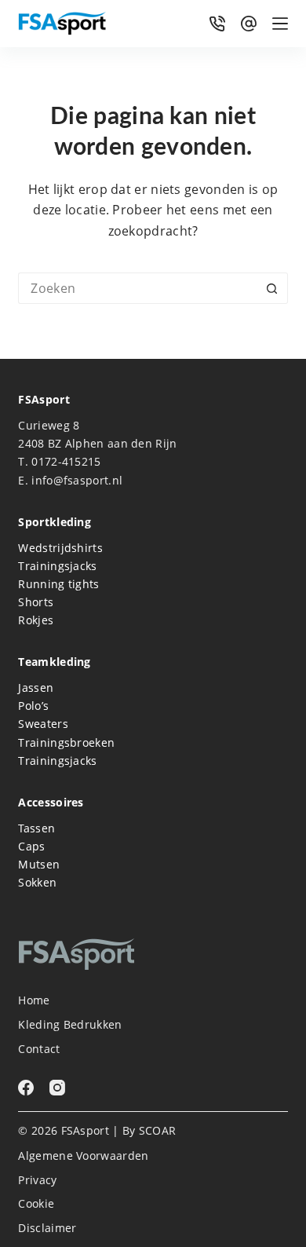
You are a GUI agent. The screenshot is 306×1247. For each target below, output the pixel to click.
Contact (39, 1049)
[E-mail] (249, 23)
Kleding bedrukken (70, 1025)
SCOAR (158, 1130)
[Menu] (280, 23)
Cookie (36, 1204)
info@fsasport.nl (76, 480)
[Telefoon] (217, 23)
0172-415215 (65, 461)
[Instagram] (57, 1087)
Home (33, 1000)
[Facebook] (26, 1087)
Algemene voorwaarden (83, 1156)
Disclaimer (47, 1228)
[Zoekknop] (272, 288)
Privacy (37, 1180)
